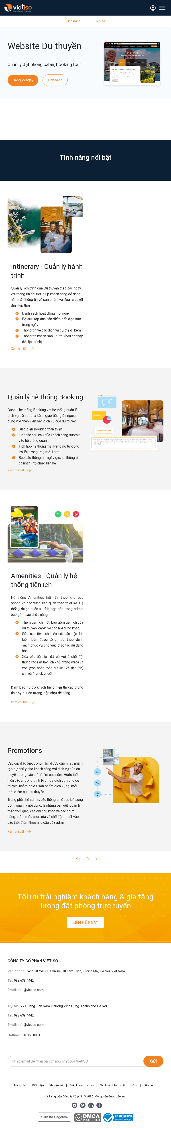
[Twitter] (83, 1105)
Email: (26, 990)
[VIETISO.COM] (18, 8)
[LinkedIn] (91, 1105)
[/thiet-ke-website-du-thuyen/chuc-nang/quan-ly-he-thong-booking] (125, 421)
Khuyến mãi (56, 1085)
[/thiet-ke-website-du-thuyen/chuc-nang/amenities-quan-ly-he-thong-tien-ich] (45, 534)
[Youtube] (74, 1105)
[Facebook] (99, 1105)
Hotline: (24, 1035)
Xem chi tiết (19, 348)
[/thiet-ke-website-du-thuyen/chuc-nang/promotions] (125, 774)
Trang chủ (20, 1085)
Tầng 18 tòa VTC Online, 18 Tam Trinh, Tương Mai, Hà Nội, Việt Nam (75, 971)
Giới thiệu (38, 1085)
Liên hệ (100, 21)
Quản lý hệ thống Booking (45, 397)
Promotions (25, 750)
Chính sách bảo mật (112, 1085)
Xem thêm (83, 859)
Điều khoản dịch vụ (82, 1085)
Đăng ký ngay (22, 80)
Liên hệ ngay (85, 922)
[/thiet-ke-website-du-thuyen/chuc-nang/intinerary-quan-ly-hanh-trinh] (45, 224)
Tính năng (73, 21)
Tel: (21, 980)
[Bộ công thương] (117, 1117)
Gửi (153, 1061)
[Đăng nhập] (153, 8)
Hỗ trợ (134, 1085)
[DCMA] (87, 1117)
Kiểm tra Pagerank (54, 1117)
